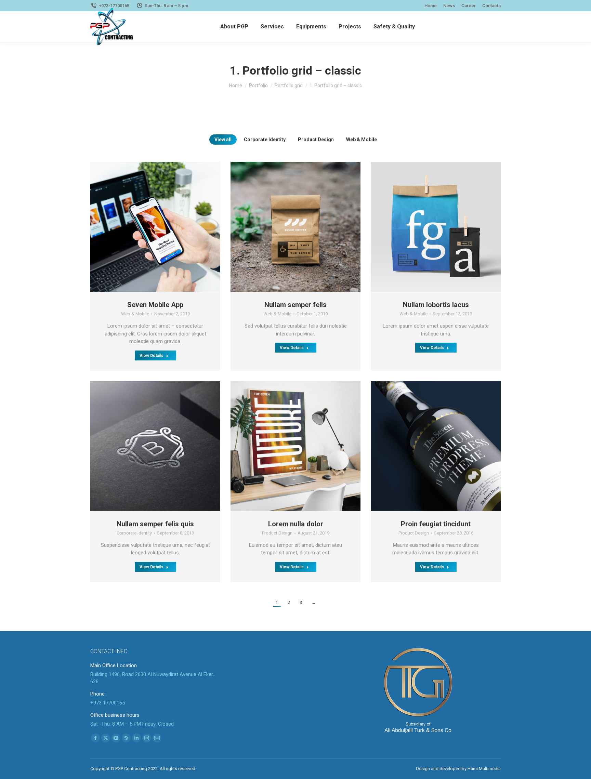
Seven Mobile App (155, 305)
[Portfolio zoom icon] (155, 227)
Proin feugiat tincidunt (436, 524)
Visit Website (416, 446)
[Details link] (174, 227)
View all (223, 139)
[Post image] (295, 227)
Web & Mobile (361, 139)
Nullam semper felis (295, 305)
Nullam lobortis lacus (436, 305)
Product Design (316, 139)
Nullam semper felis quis (155, 524)
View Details (151, 355)
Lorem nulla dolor (295, 524)
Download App (136, 227)
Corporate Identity (265, 139)
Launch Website (136, 446)
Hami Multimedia (484, 768)
